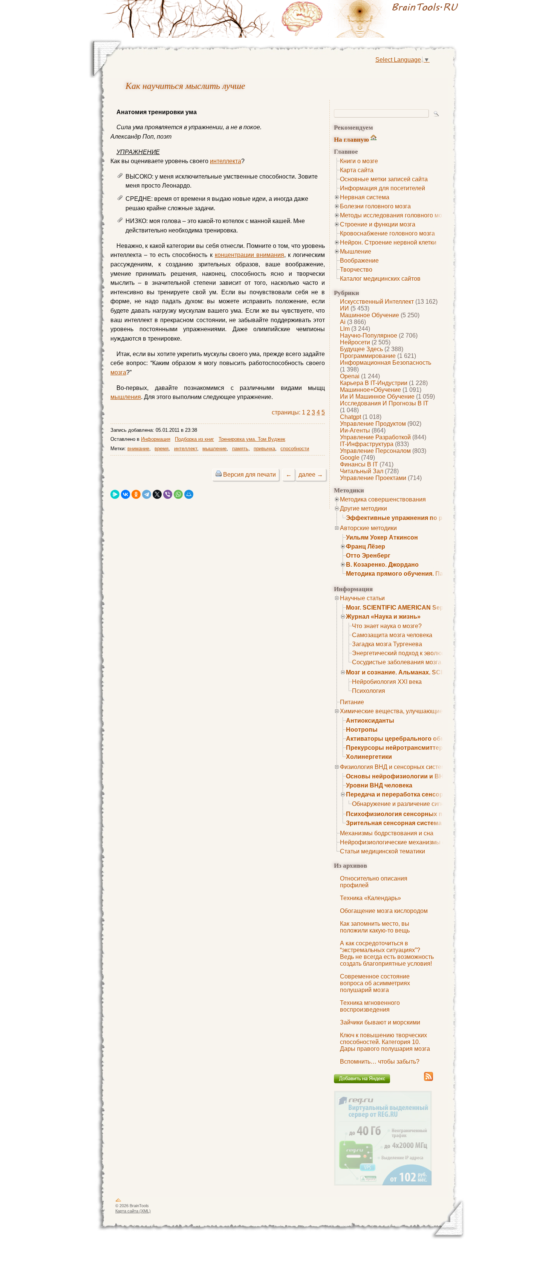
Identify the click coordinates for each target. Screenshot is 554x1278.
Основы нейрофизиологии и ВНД (397, 776)
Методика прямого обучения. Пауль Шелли (411, 573)
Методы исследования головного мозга (395, 215)
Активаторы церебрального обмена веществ (414, 738)
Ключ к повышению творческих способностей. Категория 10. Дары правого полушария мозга (385, 1042)
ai (343, 322)
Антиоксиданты (370, 720)
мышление (214, 448)
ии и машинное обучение (377, 396)
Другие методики (363, 508)
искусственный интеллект (377, 301)
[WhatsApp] (178, 494)
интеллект (185, 448)
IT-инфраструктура (366, 444)
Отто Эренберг (368, 555)
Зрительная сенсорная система (394, 823)
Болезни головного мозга (375, 206)
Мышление (355, 251)
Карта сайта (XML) (133, 1211)
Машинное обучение (369, 315)
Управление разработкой (375, 437)
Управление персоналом (375, 451)
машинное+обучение (370, 390)
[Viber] (167, 494)
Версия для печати (249, 474)
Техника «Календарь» (370, 898)
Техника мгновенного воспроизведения (370, 1006)
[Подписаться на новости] (428, 1079)
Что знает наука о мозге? (387, 626)
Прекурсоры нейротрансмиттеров (398, 747)
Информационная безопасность (385, 362)
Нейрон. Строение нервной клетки (388, 242)
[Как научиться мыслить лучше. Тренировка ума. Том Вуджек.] (371, 19)
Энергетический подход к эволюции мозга (410, 653)
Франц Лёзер (365, 546)
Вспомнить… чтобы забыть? (379, 1061)
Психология (368, 691)
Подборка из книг (194, 439)
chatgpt (350, 417)
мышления (125, 397)
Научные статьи (362, 598)
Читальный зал (361, 471)
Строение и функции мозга (377, 224)
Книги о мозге (359, 161)
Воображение (359, 260)
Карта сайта (356, 170)
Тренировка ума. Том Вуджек (252, 439)
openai (350, 376)
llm (345, 329)
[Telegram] (146, 494)
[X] (157, 494)
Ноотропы (362, 729)
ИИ (344, 308)
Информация (155, 439)
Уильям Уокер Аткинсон (382, 537)
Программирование (368, 356)
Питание (352, 702)
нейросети (355, 342)
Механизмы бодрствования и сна (386, 833)
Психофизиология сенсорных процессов (408, 814)
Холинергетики (369, 757)
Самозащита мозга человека (392, 635)
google (350, 457)
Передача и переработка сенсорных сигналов (415, 794)
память (240, 448)
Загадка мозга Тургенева (387, 644)
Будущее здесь (361, 349)
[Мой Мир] (188, 494)
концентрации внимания (249, 255)
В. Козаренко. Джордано (382, 564)
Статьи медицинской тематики (382, 851)
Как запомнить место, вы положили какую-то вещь (375, 927)
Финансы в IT (359, 464)
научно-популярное (368, 335)
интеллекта (225, 161)
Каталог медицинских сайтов (380, 278)
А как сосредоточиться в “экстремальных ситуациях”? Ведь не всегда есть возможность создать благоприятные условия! (387, 953)
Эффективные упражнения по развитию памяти (419, 518)
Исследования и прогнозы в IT (384, 403)
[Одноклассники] (136, 494)
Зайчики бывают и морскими (380, 1022)
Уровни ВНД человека (379, 785)
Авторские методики (368, 528)
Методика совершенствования (383, 499)
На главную (351, 139)
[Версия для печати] (219, 474)
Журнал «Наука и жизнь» (383, 616)
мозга (118, 372)
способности (294, 448)
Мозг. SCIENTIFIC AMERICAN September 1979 (412, 607)
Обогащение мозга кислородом (384, 911)
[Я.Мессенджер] (114, 494)
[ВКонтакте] (125, 494)
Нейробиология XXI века (387, 682)
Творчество (356, 269)
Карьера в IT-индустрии (373, 383)
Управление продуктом (373, 423)
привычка (264, 448)
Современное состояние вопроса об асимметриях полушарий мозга (375, 983)
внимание (138, 448)
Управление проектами (373, 478)
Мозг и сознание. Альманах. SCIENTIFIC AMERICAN (423, 672)
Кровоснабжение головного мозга (387, 233)
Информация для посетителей (382, 188)
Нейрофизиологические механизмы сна (396, 842)
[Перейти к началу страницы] (118, 1201)
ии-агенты (355, 430)
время (161, 448)
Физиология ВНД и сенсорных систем (392, 767)
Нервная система (364, 197)
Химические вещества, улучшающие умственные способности (428, 711)
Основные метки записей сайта (384, 179)
